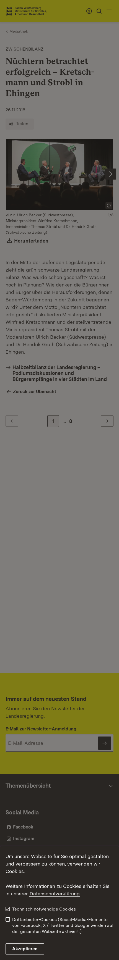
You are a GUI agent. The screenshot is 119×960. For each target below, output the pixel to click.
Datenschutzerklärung (55, 893)
